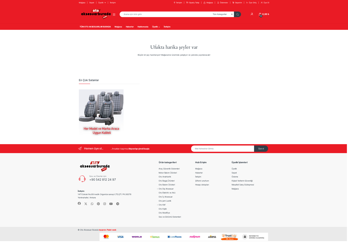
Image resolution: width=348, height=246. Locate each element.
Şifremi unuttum (202, 181)
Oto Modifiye (164, 213)
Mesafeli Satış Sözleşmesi (243, 184)
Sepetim (238, 2)
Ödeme (235, 176)
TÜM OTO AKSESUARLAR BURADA (95, 26)
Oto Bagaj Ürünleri (166, 181)
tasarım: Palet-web (107, 230)
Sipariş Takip (194, 2)
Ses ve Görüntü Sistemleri (170, 217)
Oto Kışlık (163, 209)
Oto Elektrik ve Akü (167, 192)
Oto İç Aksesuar (166, 197)
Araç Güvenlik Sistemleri (169, 168)
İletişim (113, 2)
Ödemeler (224, 2)
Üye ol (261, 148)
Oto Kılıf (162, 205)
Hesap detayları (202, 184)
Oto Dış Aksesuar (166, 189)
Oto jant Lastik (165, 201)
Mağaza (82, 2)
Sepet (91, 2)
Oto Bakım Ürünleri (167, 184)
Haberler (130, 26)
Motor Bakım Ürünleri (168, 173)
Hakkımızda (143, 26)
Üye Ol (266, 2)
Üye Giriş (253, 2)
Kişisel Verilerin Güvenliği (242, 181)
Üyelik (100, 2)
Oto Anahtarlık (165, 176)
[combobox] (165, 14)
